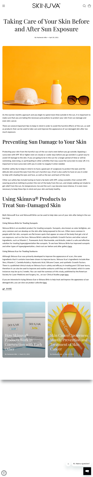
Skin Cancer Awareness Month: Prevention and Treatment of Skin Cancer (69, 342)
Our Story (6, 414)
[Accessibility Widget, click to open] (4, 473)
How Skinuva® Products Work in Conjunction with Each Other (23, 342)
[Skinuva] (46, 6)
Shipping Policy (55, 406)
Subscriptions (8, 423)
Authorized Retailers (57, 427)
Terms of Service (56, 423)
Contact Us (7, 410)
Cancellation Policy (57, 414)
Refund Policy (55, 410)
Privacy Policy (55, 418)
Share (9, 289)
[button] (84, 6)
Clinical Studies (9, 418)
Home (5, 406)
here (70, 246)
